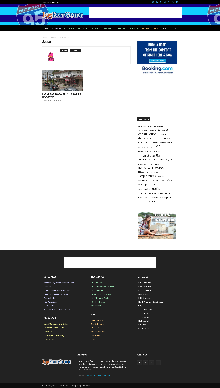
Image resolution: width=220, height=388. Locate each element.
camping (153, 130)
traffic (156, 188)
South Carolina (144, 189)
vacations (142, 202)
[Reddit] (164, 2)
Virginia (152, 201)
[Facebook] (149, 2)
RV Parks (160, 185)
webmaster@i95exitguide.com (99, 375)
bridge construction (156, 126)
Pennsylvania (158, 168)
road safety (166, 180)
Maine (161, 160)
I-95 (157, 146)
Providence (154, 172)
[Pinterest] (161, 2)
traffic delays (147, 193)
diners (152, 139)
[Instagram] (153, 2)
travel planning (165, 193)
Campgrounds (143, 130)
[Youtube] (176, 2)
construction (147, 134)
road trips (142, 184)
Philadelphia (143, 172)
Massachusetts (143, 164)
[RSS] (168, 2)
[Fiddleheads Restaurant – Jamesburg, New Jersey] (62, 80)
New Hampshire (155, 164)
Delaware (162, 134)
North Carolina (144, 168)
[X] (172, 2)
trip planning (153, 198)
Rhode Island (143, 180)
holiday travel (145, 147)
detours (143, 138)
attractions (142, 126)
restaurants (161, 176)
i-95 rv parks (157, 151)
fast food (159, 139)
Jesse (44, 100)
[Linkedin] (157, 2)
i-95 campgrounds (144, 151)
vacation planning (166, 198)
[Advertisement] (135, 12)
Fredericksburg (144, 143)
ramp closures (147, 176)
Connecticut (163, 130)
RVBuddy (152, 185)
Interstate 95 (149, 155)
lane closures (147, 159)
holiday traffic (166, 142)
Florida (167, 138)
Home (44, 37)
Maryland (169, 160)
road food (154, 180)
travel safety (142, 198)
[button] (175, 28)
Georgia (155, 142)
